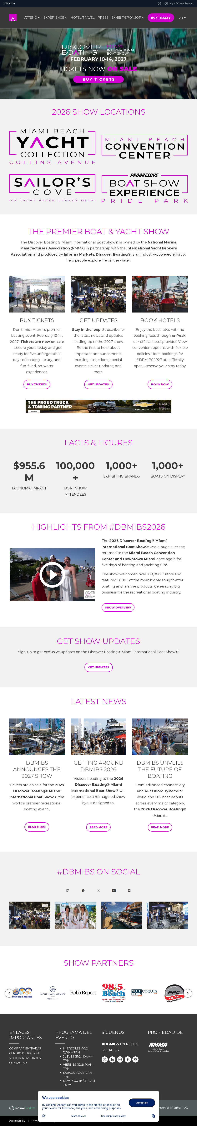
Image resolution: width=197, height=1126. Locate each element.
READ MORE (37, 827)
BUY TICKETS (161, 17)
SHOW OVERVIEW (118, 607)
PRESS (103, 17)
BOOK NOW (160, 384)
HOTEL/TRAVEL (83, 17)
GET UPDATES (98, 384)
